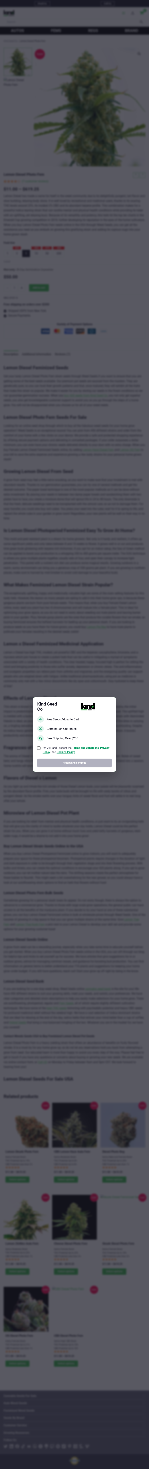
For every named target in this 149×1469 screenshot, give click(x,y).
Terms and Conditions (85, 747)
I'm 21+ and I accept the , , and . (76, 750)
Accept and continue (74, 762)
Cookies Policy (66, 752)
